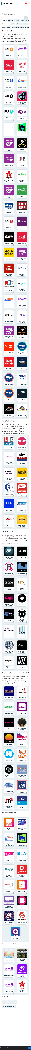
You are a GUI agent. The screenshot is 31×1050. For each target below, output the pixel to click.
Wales (22, 20)
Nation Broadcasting (9, 1006)
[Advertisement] (15, 9)
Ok (29, 1048)
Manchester (20, 24)
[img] (28, 4)
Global (9, 1002)
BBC (4, 1002)
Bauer (14, 1002)
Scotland (17, 20)
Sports (27, 27)
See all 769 (26, 31)
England (10, 20)
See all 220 (26, 673)
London (13, 24)
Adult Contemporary (18, 27)
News (8, 27)
